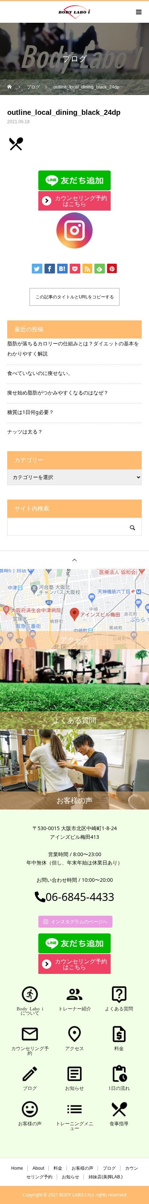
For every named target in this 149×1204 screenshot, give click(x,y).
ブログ (109, 1168)
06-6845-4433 (80, 896)
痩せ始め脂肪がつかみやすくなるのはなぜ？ (57, 392)
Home (17, 1168)
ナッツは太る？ (25, 431)
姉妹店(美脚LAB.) (106, 1176)
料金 (58, 1168)
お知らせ (70, 1176)
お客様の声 (82, 1168)
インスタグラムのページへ (79, 921)
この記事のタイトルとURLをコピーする (74, 296)
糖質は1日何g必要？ (30, 412)
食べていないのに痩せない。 (40, 373)
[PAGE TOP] (74, 560)
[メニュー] (138, 12)
